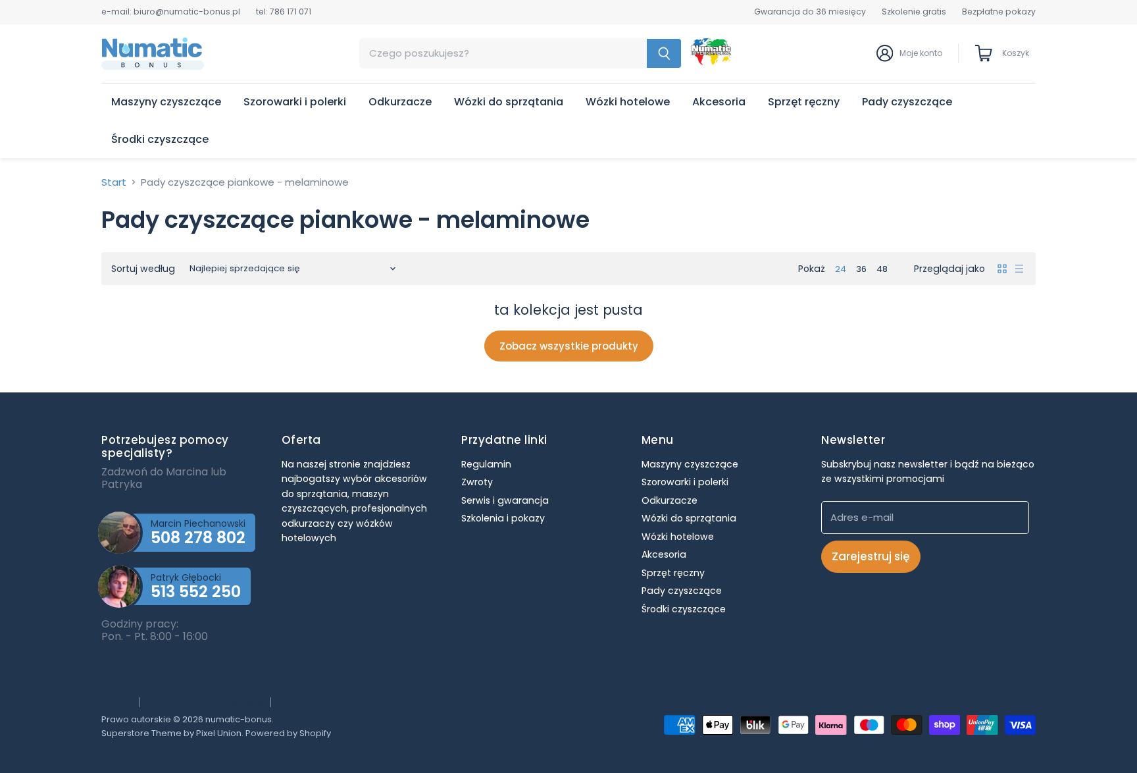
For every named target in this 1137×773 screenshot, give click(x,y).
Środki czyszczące (160, 139)
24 (840, 269)
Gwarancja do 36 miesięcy (810, 11)
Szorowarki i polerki (294, 101)
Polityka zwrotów (313, 701)
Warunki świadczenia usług (205, 701)
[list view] (1019, 268)
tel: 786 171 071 (283, 11)
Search (116, 701)
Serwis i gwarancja (505, 500)
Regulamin (486, 464)
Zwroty (477, 482)
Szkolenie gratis (914, 11)
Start (113, 182)
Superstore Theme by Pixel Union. (172, 733)
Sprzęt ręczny (804, 101)
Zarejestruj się (871, 556)
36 (861, 269)
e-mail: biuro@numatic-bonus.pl (170, 11)
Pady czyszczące (907, 101)
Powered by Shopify (288, 733)
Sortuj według (143, 268)
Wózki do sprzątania (508, 101)
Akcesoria (718, 101)
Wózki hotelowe (628, 101)
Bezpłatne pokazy (999, 11)
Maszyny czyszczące (166, 101)
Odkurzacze (400, 101)
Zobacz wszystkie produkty (568, 346)
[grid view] (1002, 268)
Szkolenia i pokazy (503, 518)
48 (882, 269)
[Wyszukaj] (664, 53)
